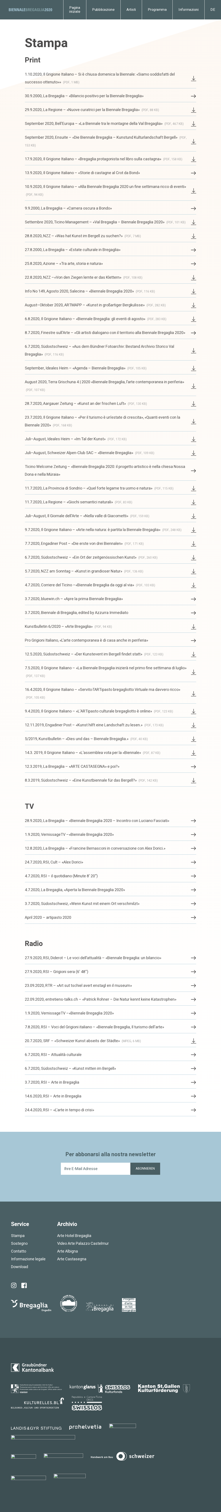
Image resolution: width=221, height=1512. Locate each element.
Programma (157, 9)
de (212, 9)
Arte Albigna (67, 1251)
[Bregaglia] (31, 1306)
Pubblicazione (103, 9)
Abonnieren (145, 1168)
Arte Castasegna (71, 1259)
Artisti (131, 9)
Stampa (18, 1236)
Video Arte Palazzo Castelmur (83, 1243)
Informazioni (188, 9)
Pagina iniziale (74, 9)
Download (19, 1267)
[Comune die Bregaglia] (99, 1307)
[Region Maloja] (68, 1303)
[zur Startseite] (30, 9)
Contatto (18, 1251)
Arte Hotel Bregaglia (74, 1236)
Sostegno (19, 1243)
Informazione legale (28, 1259)
